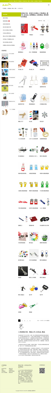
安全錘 (30, 121)
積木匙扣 (31, 242)
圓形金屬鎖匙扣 (43, 260)
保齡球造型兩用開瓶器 (23, 173)
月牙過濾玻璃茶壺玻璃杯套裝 (12, 77)
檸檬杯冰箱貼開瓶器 (33, 190)
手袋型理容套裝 (21, 242)
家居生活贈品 (11, 371)
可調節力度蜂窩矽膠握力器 (12, 69)
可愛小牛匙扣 (21, 34)
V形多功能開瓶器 (33, 260)
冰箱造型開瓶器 (32, 173)
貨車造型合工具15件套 (34, 156)
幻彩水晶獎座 (11, 53)
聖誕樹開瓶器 (43, 52)
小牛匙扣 (42, 34)
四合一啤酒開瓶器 (33, 52)
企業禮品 (11, 369)
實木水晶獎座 (11, 93)
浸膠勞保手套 (43, 86)
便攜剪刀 (20, 225)
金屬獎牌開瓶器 (43, 138)
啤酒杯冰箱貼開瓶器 (44, 173)
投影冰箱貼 (11, 85)
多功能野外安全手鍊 (44, 225)
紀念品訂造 (4, 368)
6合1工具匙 (20, 86)
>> (30, 320)
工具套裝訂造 (20, 8)
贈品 (2, 369)
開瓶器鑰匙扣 (32, 104)
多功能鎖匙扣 (21, 156)
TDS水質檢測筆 (21, 138)
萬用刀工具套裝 (32, 277)
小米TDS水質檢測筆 (33, 138)
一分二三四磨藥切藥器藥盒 (12, 109)
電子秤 (30, 294)
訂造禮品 (4, 8)
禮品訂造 (11, 368)
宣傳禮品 (3, 371)
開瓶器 (19, 277)
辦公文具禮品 (4, 372)
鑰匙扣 (30, 86)
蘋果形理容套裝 (43, 242)
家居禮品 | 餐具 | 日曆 (12, 8)
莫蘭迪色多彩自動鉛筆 (12, 101)
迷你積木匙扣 (21, 260)
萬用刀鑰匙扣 (43, 277)
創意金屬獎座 (11, 61)
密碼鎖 (19, 312)
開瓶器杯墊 (31, 225)
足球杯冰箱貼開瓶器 (33, 208)
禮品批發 (11, 372)
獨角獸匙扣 (20, 52)
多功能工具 (20, 69)
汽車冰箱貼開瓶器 (22, 208)
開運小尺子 (20, 121)
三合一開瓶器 (43, 208)
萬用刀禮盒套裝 (43, 156)
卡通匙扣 (31, 34)
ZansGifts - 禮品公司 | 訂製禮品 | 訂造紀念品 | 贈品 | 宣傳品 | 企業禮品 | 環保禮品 (25, 1)
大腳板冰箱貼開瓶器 (22, 190)
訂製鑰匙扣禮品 (43, 104)
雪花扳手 (42, 121)
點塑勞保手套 (21, 104)
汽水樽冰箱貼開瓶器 (44, 190)
